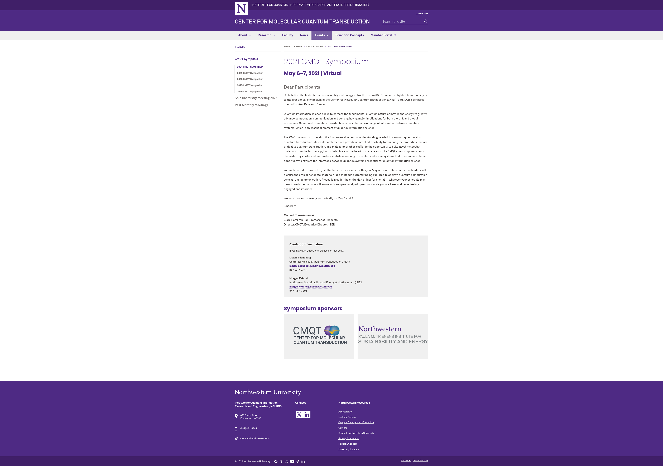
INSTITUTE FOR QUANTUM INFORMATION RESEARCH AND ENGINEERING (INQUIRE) (310, 5)
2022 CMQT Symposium (250, 73)
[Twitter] (281, 461)
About (243, 35)
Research (265, 35)
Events (320, 35)
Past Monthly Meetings (251, 105)
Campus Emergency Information (356, 422)
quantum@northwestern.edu (254, 439)
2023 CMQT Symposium (250, 79)
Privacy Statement (348, 438)
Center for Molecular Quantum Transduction (302, 22)
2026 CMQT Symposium (250, 91)
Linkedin (306, 414)
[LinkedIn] (303, 461)
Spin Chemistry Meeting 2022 (256, 98)
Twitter (299, 414)
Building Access (347, 417)
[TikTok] (297, 461)
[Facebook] (275, 461)
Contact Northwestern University (356, 433)
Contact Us (422, 14)
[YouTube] (292, 461)
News (304, 35)
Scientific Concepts (349, 35)
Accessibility (345, 412)
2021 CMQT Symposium (250, 67)
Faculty (287, 35)
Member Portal (381, 35)
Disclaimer (406, 461)
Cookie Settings (420, 461)
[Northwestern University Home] (241, 8)
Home (287, 47)
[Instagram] (286, 461)
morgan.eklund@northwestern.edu (310, 286)
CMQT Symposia (246, 59)
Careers (342, 428)
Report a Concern (347, 444)
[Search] (425, 22)
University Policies (348, 449)
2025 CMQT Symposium (250, 85)
